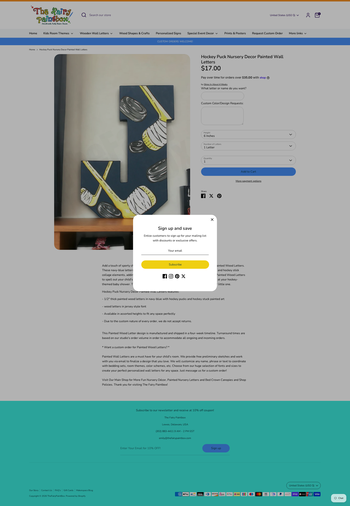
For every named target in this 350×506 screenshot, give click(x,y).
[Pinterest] (177, 276)
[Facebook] (165, 276)
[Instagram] (171, 276)
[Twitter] (183, 276)
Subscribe (175, 265)
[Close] (212, 220)
